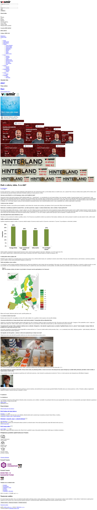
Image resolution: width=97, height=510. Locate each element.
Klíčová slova (9, 53)
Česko (7, 76)
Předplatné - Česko (7, 487)
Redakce (7, 56)
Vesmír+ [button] (5, 65)
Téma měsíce (6, 43)
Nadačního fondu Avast (14, 508)
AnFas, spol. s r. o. (8, 507)
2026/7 (3, 83)
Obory (7, 51)
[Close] (1, 16)
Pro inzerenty (8, 63)
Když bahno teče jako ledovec (9, 411)
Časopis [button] (4, 44)
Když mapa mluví (5, 426)
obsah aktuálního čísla (6, 91)
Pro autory (8, 62)
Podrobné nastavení (22, 502)
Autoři (7, 58)
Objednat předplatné (5, 457)
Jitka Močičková (4, 421)
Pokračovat (3, 35)
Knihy (7, 73)
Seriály (7, 52)
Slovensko (8, 77)
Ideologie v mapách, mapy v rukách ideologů (13, 418)
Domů (4, 40)
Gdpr (7, 64)
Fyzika (7, 71)
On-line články (9, 46)
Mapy (2, 89)
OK (1, 9)
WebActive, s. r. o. (20, 507)
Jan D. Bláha (3, 428)
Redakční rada (9, 59)
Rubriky (7, 50)
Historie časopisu (9, 60)
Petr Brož (2, 413)
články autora (3, 402)
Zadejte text (3, 4)
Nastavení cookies (4, 504)
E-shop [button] (4, 72)
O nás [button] (4, 54)
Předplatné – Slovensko (8, 491)
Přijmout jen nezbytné (13, 502)
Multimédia (8, 48)
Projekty (7, 66)
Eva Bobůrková (4, 188)
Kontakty (8, 57)
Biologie (7, 70)
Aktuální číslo (6, 41)
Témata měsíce (9, 47)
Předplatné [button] (5, 75)
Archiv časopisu (9, 45)
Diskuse (7, 68)
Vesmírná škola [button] (6, 69)
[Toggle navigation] (1, 38)
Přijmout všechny (4, 502)
